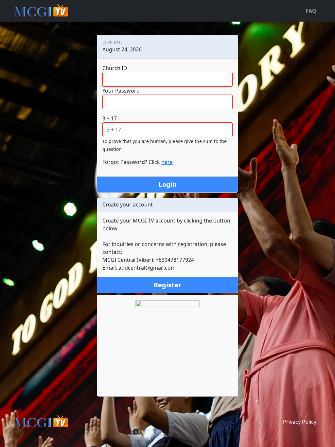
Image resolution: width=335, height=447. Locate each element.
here (167, 162)
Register (167, 284)
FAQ (311, 10)
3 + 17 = (111, 118)
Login (168, 184)
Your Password (121, 90)
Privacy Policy (299, 421)
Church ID (114, 68)
